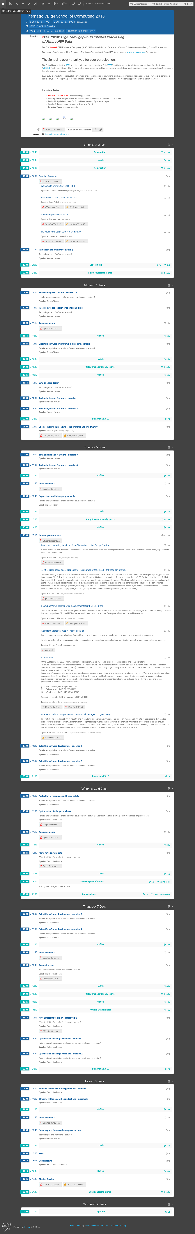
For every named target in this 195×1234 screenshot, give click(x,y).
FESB (110, 65)
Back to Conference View (98, 3)
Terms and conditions (93, 1225)
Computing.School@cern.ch (56, 134)
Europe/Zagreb (140, 3)
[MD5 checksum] (95, 130)
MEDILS (46, 68)
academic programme (136, 52)
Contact (79, 1225)
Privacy (123, 1225)
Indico (27, 1227)
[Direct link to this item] (109, 145)
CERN (68, 65)
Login (189, 3)
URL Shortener (111, 1225)
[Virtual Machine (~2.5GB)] (100, 130)
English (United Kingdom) (167, 3)
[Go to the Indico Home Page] (3, 4)
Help (72, 1225)
